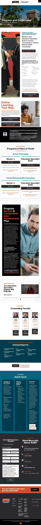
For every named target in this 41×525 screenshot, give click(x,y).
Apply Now (15, 365)
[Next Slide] (20, 299)
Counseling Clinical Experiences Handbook (30, 91)
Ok (20, 523)
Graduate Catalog (24, 365)
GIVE (13, 503)
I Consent (5, 463)
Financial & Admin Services (20, 507)
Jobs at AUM (25, 502)
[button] (30, 95)
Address (26, 446)
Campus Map (25, 499)
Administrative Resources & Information (21, 514)
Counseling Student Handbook (29, 90)
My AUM (19, 501)
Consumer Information (26, 516)
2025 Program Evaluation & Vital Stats (9, 349)
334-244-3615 (11, 474)
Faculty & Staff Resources (20, 510)
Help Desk (20, 503)
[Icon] (22, 447)
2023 (5, 354)
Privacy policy (27, 521)
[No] (39, 522)
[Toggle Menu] (39, 1)
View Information (16, 332)
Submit (10, 479)
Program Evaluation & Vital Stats (8, 356)
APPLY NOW (13, 499)
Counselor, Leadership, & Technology (16, 327)
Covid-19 (26, 513)
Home (3, 22)
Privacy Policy (25, 505)
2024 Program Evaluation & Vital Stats (9, 352)
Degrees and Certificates (12, 22)
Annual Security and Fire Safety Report (25, 509)
